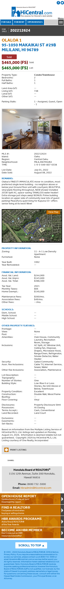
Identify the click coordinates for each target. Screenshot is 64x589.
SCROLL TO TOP (29, 545)
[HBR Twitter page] (62, 2)
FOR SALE (6, 22)
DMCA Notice (52, 552)
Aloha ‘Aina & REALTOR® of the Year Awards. (22, 521)
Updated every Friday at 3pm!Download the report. (19, 498)
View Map (53, 211)
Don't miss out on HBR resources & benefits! (22, 532)
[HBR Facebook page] (58, 2)
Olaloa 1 (12, 40)
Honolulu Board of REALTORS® (31, 552)
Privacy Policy (10, 554)
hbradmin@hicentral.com (36, 487)
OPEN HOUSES (35, 22)
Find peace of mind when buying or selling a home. (16, 510)
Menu (61, 18)
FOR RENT (19, 22)
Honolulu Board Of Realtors (32, 12)
